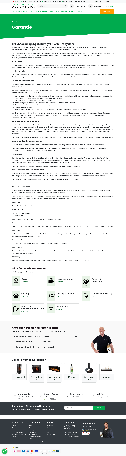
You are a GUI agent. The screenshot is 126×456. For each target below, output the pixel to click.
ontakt (14, 425)
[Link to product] (19, 368)
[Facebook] (83, 426)
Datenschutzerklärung (36, 441)
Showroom (50, 430)
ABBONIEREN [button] (99, 408)
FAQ (30, 425)
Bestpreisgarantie (34, 428)
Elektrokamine (16, 430)
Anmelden (109, 6)
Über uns (49, 428)
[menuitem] (16, 11)
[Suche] (65, 6)
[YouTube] (86, 426)
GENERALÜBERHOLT (107, 12)
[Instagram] (90, 426)
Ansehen (24, 282)
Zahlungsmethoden (35, 436)
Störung (31, 430)
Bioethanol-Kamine (18, 432)
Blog (48, 432)
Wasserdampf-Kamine (19, 434)
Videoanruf (50, 425)
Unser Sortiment (16, 428)
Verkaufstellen (51, 434)
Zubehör (14, 436)
